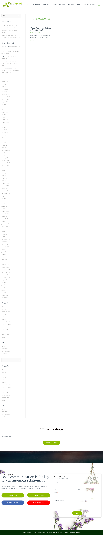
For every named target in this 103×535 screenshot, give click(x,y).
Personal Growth (6, 322)
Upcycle (4, 337)
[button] (51, 443)
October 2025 (5, 99)
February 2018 (5, 211)
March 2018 (5, 208)
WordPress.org (5, 353)
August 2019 (5, 170)
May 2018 (4, 203)
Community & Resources (58, 4)
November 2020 (6, 150)
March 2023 (5, 132)
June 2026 (4, 86)
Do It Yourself (5, 317)
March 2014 (5, 292)
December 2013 (6, 297)
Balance (4, 309)
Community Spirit (6, 311)
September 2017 (6, 213)
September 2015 (6, 247)
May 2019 (4, 178)
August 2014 (5, 280)
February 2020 (5, 158)
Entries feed (5, 348)
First (55, 489)
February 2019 (5, 183)
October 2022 (5, 137)
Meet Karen (35, 4)
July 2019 (4, 173)
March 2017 (5, 219)
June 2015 (4, 254)
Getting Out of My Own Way (9, 35)
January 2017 (5, 224)
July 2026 (4, 84)
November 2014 (6, 272)
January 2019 (5, 186)
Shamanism (5, 329)
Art (2, 306)
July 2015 (4, 252)
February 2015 (5, 264)
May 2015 (4, 257)
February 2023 (5, 135)
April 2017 (4, 216)
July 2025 (4, 104)
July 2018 (4, 198)
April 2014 (4, 290)
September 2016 (6, 229)
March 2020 (5, 155)
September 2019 (6, 168)
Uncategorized (5, 334)
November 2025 (6, 97)
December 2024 (6, 107)
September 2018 (6, 193)
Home (28, 4)
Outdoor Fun (5, 319)
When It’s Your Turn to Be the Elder (10, 37)
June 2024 (4, 117)
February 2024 (5, 122)
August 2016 (5, 231)
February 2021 (5, 147)
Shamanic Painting (6, 327)
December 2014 (6, 269)
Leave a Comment (35, 32)
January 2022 (5, 140)
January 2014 (5, 295)
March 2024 (5, 119)
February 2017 (5, 221)
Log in (3, 346)
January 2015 (5, 267)
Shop (78, 4)
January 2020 (5, 160)
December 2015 (6, 239)
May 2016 (4, 234)
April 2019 (4, 180)
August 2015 (5, 249)
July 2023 (4, 127)
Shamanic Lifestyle (6, 324)
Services (45, 4)
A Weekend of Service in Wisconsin (11, 27)
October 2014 (5, 274)
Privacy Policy (59, 532)
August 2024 (5, 112)
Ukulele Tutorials (6, 332)
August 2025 (5, 102)
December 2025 (6, 94)
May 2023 (4, 130)
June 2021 (4, 145)
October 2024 (5, 109)
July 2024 (4, 114)
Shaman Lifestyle (89, 4)
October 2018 (5, 191)
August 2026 (5, 81)
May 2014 (4, 287)
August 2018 (5, 196)
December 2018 (6, 188)
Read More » (33, 41)
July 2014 (4, 282)
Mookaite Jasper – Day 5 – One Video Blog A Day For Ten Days (11, 63)
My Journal (71, 4)
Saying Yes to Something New (9, 25)
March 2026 (5, 89)
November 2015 (6, 241)
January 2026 (5, 91)
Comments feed (6, 351)
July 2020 (4, 152)
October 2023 (5, 125)
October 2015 (5, 244)
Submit (77, 513)
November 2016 (6, 226)
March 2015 (5, 262)
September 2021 (6, 142)
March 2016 (5, 236)
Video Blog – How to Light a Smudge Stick (40, 29)
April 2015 (4, 259)
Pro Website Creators (74, 532)
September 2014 (6, 277)
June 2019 (4, 175)
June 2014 (4, 285)
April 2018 (4, 206)
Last (79, 489)
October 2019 (5, 165)
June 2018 (4, 201)
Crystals (4, 314)
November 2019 (6, 163)
